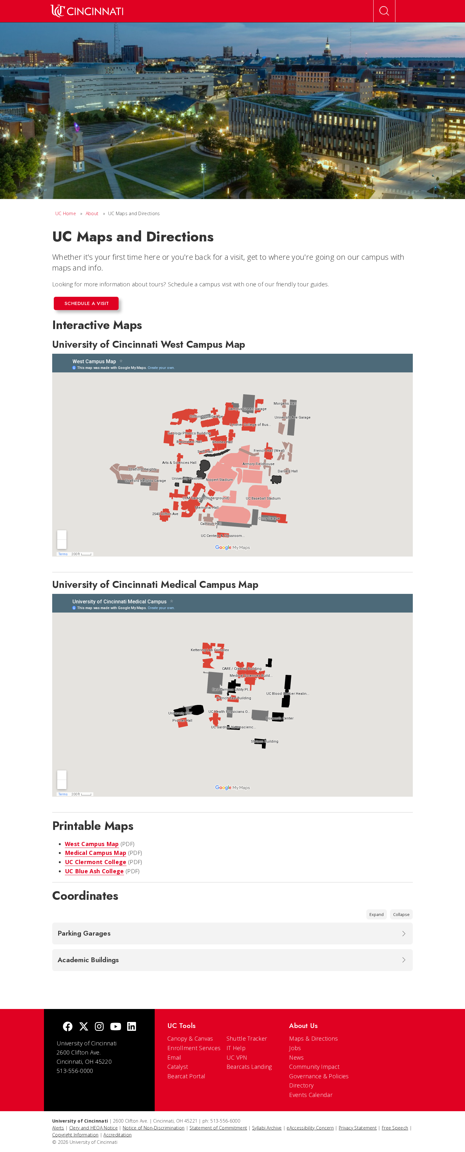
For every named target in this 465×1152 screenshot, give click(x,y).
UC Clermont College (96, 862)
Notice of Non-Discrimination (153, 1128)
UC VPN (236, 1057)
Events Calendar (310, 1095)
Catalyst (177, 1066)
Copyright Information (75, 1135)
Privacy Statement (358, 1128)
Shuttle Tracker (246, 1038)
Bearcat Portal (186, 1076)
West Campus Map (92, 844)
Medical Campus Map (95, 852)
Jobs (295, 1048)
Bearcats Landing (249, 1066)
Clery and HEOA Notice (93, 1128)
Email (174, 1057)
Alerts (58, 1128)
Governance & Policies (319, 1076)
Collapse (401, 914)
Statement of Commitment (218, 1128)
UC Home (65, 213)
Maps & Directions (313, 1038)
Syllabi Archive (267, 1128)
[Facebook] (68, 1027)
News (296, 1057)
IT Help (235, 1048)
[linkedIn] (131, 1027)
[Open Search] (384, 11)
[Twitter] (84, 1027)
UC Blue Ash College (94, 871)
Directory (301, 1085)
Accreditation (117, 1135)
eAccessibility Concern (310, 1128)
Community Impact (314, 1066)
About (92, 213)
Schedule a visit (87, 303)
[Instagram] (99, 1027)
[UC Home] (86, 11)
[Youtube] (115, 1027)
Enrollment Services (194, 1048)
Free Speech (395, 1128)
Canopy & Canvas (190, 1038)
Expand (376, 914)
